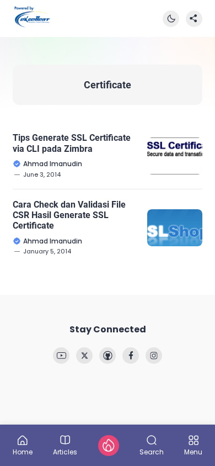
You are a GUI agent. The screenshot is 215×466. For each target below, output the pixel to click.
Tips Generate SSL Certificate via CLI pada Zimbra (72, 143)
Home (23, 451)
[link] (61, 355)
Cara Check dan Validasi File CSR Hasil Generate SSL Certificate (69, 215)
